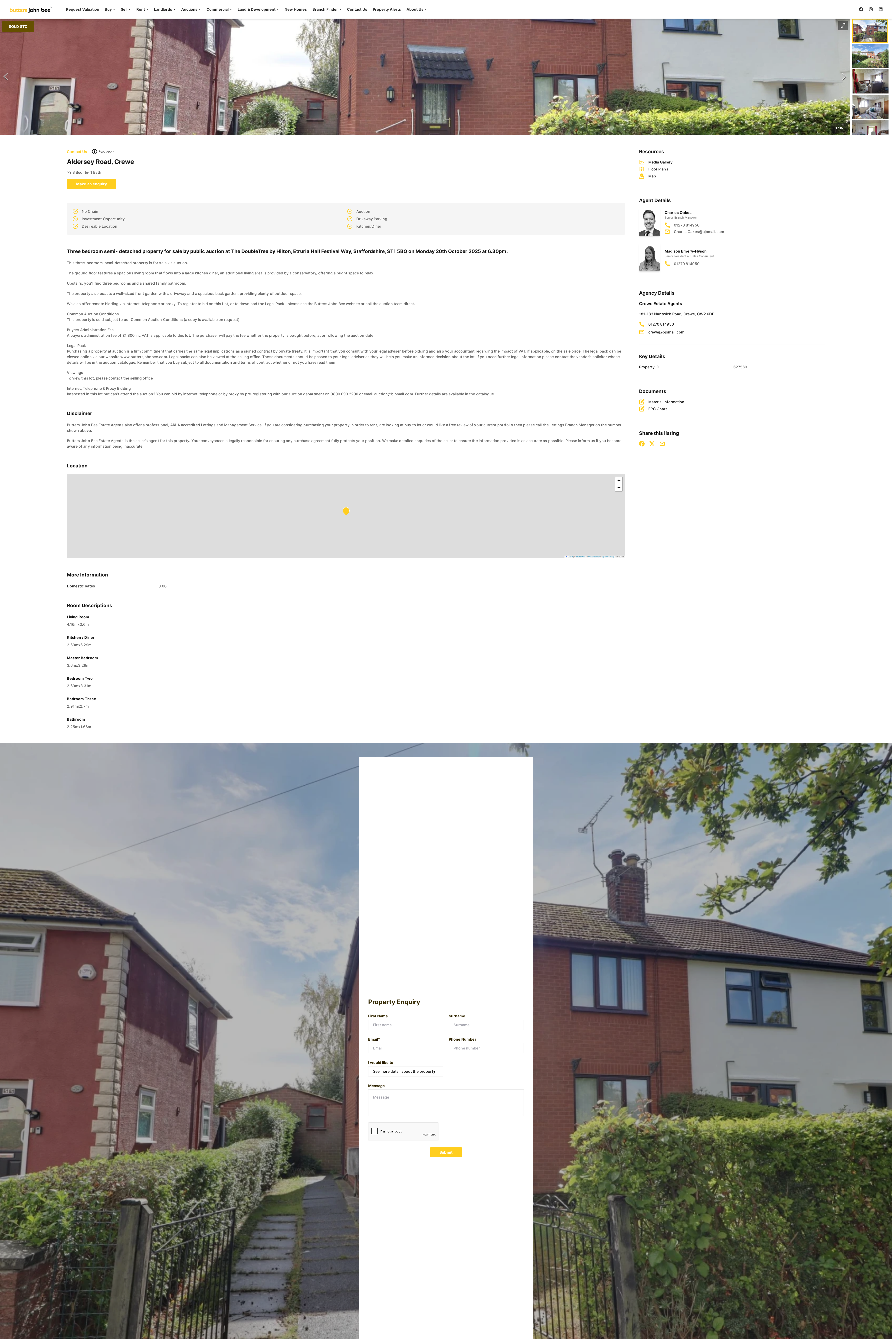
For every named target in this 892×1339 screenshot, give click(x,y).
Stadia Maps (581, 556)
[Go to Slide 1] (870, 31)
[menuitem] (82, 9)
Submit (446, 1152)
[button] (110, 9)
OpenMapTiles (594, 556)
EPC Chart (657, 408)
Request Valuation (82, 9)
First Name (378, 1016)
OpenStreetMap (608, 556)
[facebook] (861, 9)
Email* (374, 1039)
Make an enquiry (91, 184)
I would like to (380, 1062)
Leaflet (570, 556)
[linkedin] (881, 9)
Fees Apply (106, 151)
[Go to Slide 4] (870, 107)
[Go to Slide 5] (870, 132)
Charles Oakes (678, 212)
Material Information (666, 402)
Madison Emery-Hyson (686, 251)
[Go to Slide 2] (870, 56)
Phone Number (462, 1039)
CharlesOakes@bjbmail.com (699, 231)
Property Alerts (387, 9)
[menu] (245, 9)
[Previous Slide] (5, 76)
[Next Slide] (844, 76)
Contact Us (357, 9)
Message (376, 1085)
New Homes (296, 9)
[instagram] (871, 9)
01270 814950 (686, 225)
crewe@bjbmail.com (666, 332)
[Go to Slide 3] (870, 81)
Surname (457, 1016)
